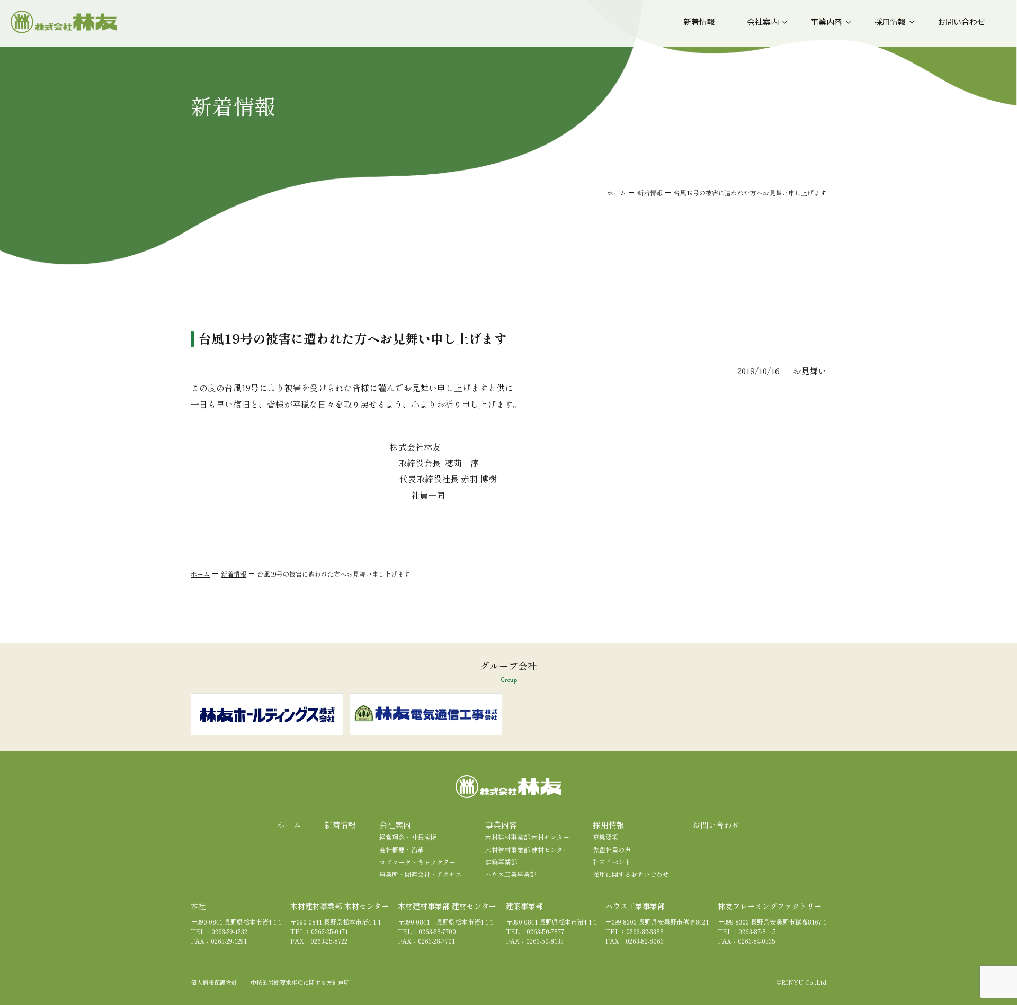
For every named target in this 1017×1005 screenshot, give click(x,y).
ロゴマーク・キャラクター (417, 861)
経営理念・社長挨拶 (407, 836)
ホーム (616, 192)
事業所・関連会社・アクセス (420, 873)
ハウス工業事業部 (510, 873)
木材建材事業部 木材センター (527, 836)
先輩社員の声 (612, 849)
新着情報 (650, 192)
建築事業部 (501, 861)
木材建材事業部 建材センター (527, 849)
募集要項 (605, 836)
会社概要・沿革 (401, 849)
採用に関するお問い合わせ (631, 873)
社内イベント (612, 861)
